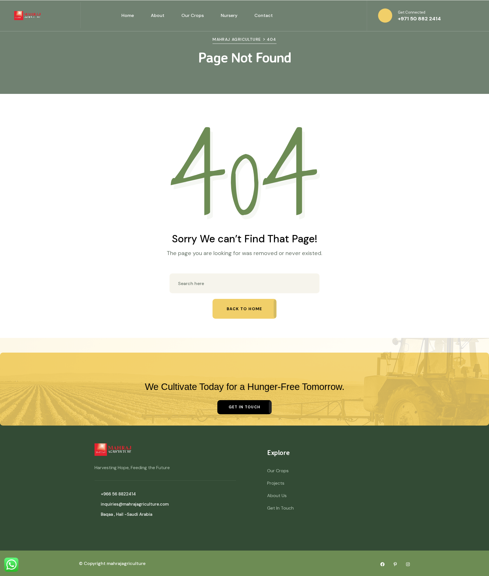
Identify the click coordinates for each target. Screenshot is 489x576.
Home (127, 15)
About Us (277, 496)
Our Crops (192, 15)
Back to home (244, 308)
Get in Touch (245, 407)
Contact (263, 15)
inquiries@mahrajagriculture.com (135, 504)
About (157, 15)
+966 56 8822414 (118, 494)
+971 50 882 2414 (419, 18)
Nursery (229, 15)
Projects (275, 483)
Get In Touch (280, 508)
